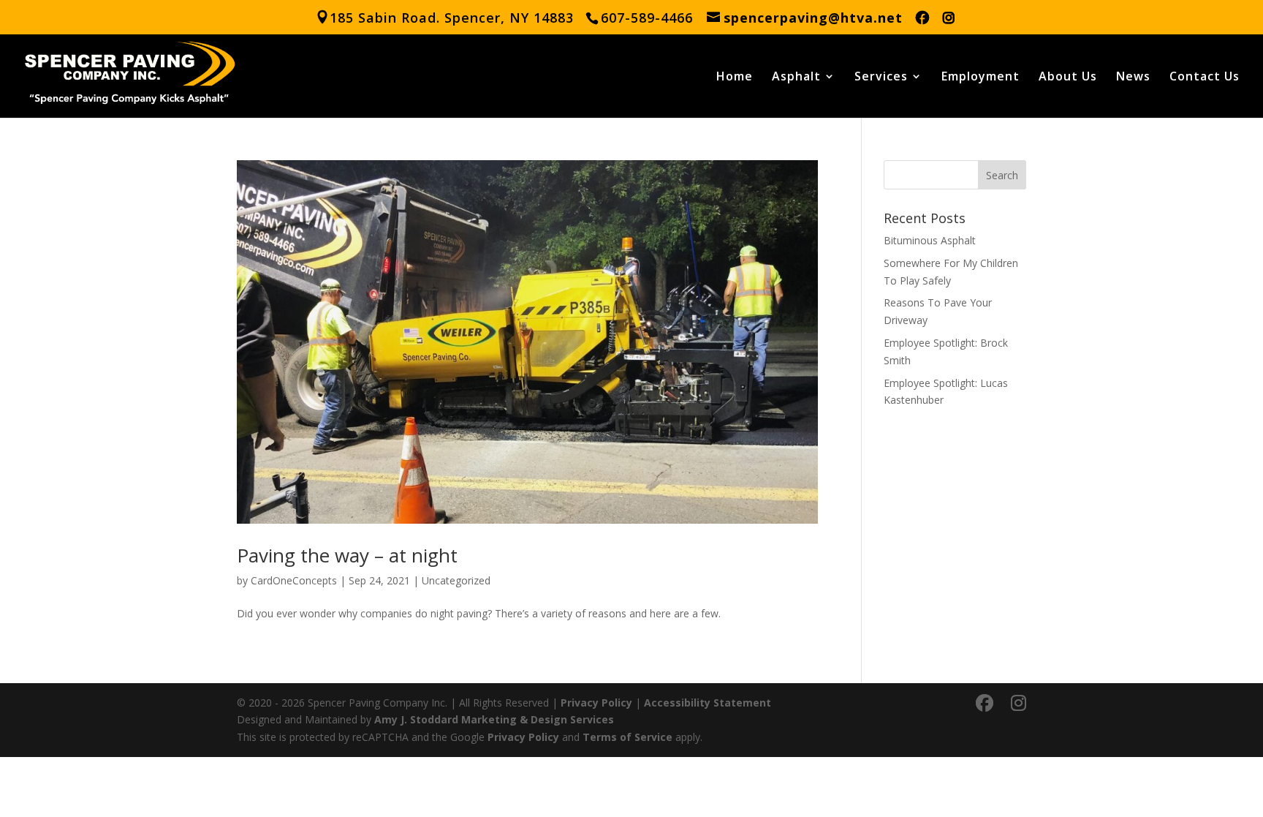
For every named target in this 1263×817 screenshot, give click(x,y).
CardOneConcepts (294, 580)
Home (734, 77)
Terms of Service (627, 737)
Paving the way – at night (347, 555)
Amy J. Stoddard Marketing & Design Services (494, 719)
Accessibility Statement (707, 702)
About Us (1068, 77)
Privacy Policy (596, 702)
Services (881, 77)
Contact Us (1204, 77)
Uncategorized (456, 580)
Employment (980, 77)
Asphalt (796, 77)
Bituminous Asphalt (930, 240)
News (1133, 77)
